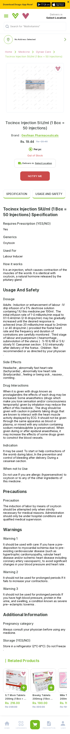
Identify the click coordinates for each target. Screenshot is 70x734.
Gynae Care (43, 51)
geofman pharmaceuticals (40, 135)
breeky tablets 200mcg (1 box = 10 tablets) (42, 699)
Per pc (37, 149)
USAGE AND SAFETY (48, 194)
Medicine (24, 51)
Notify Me (35, 176)
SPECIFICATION (16, 194)
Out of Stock (35, 155)
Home (8, 51)
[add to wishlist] (58, 68)
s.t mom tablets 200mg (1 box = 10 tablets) (15, 699)
